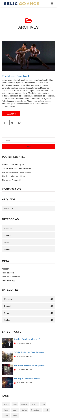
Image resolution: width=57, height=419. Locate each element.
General (7, 235)
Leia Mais (11, 113)
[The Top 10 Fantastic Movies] (7, 382)
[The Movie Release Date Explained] (7, 369)
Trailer (6, 415)
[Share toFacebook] (4, 122)
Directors (8, 228)
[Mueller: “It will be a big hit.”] (7, 343)
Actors (6, 404)
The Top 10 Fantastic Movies (14, 176)
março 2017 (9, 208)
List (43, 404)
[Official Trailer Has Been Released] (7, 356)
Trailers (7, 249)
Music (15, 410)
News (6, 242)
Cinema (24, 404)
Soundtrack (35, 410)
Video (15, 415)
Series (24, 410)
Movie (6, 410)
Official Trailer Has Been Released (16, 168)
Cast (15, 404)
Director (35, 404)
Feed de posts (8, 272)
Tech (46, 410)
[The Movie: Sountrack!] (28, 56)
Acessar (5, 268)
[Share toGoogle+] (19, 122)
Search (29, 146)
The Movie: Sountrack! (16, 76)
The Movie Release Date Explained (17, 172)
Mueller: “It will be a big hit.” (13, 164)
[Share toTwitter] (12, 122)
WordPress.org (8, 280)
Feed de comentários (11, 276)
